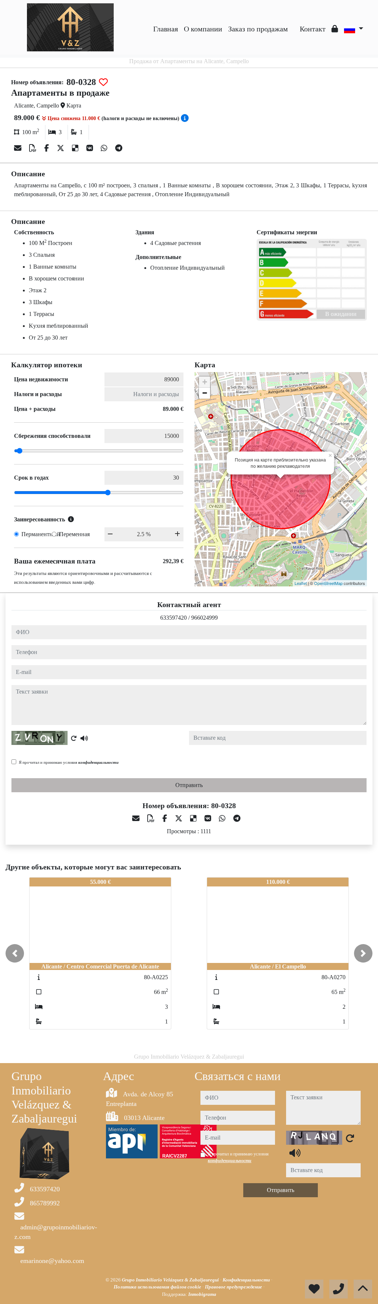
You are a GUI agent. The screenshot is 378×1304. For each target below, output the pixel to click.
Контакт (313, 29)
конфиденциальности (98, 762)
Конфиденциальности (247, 1280)
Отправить (189, 785)
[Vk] (90, 148)
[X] (61, 148)
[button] (15, 953)
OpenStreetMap (328, 583)
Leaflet (301, 583)
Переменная (74, 534)
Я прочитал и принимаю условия (68, 762)
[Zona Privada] (335, 28)
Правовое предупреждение (234, 1287)
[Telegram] (118, 148)
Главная (165, 29)
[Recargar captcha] (74, 738)
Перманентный (40, 534)
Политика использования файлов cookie (158, 1287)
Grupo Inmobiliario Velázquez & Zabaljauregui (171, 1280)
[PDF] (33, 148)
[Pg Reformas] (294, 23)
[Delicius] (76, 148)
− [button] (204, 393)
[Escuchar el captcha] (84, 738)
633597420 (173, 617)
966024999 (204, 617)
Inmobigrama (202, 1294)
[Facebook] (47, 148)
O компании (203, 29)
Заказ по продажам (258, 29)
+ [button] (204, 382)
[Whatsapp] (105, 148)
